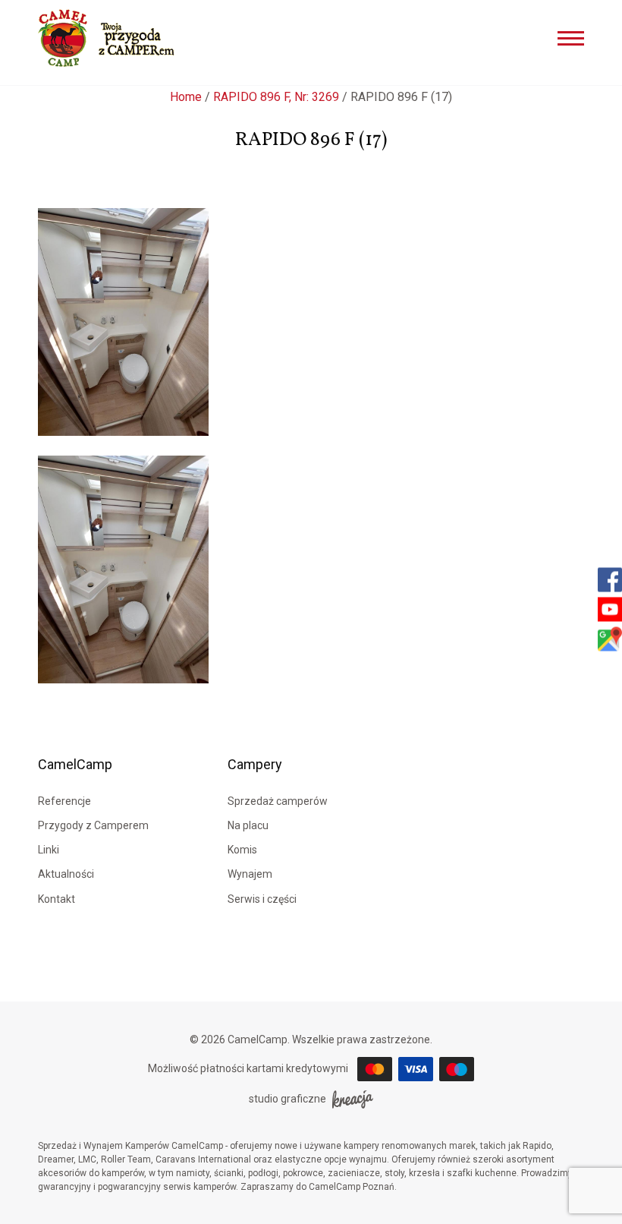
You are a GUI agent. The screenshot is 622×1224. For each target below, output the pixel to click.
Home (186, 97)
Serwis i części (262, 899)
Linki (48, 850)
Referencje (64, 801)
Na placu (248, 825)
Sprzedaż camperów (278, 801)
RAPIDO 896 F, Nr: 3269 (276, 97)
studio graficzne (287, 1099)
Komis (242, 850)
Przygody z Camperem (93, 825)
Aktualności (66, 874)
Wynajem (250, 874)
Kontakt (56, 899)
